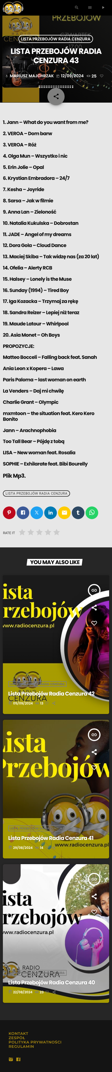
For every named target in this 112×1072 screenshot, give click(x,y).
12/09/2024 (70, 76)
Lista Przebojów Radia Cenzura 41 (51, 838)
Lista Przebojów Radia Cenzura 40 (51, 982)
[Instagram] (11, 1060)
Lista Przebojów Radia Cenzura (55, 39)
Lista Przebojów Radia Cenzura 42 (51, 694)
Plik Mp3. (14, 476)
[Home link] (13, 7)
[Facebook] (18, 1060)
